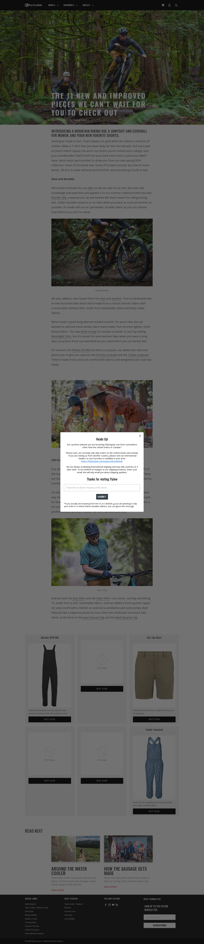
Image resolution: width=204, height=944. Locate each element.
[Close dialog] (140, 435)
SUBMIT (102, 496)
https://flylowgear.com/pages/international (101, 461)
